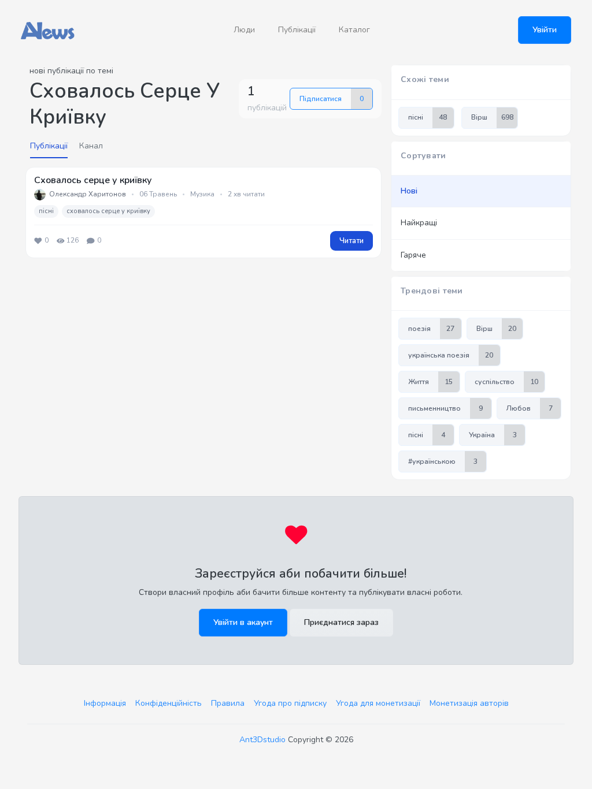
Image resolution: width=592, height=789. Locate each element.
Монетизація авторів (469, 703)
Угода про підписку (290, 703)
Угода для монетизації (378, 703)
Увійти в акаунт (243, 622)
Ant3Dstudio (262, 739)
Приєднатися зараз (341, 622)
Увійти (544, 29)
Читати (351, 241)
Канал (91, 145)
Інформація (105, 703)
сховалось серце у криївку (108, 211)
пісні (46, 211)
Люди (244, 29)
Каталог (354, 29)
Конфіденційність (168, 703)
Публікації (297, 29)
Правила (228, 703)
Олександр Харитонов (87, 194)
